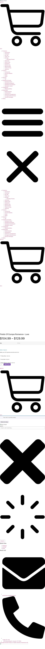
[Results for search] (22, 517)
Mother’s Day (7, 65)
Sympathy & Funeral (6, 80)
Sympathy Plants (8, 81)
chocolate (5, 359)
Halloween (7, 60)
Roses (6, 74)
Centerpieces (8, 93)
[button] (22, 144)
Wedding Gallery (8, 88)
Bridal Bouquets (8, 91)
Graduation (7, 63)
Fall (5, 79)
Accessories (7, 72)
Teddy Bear (5, 355)
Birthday (6, 58)
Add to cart (7, 364)
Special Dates (8, 66)
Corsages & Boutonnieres (10, 95)
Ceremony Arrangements (10, 94)
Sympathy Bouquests (9, 83)
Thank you (7, 56)
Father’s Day (7, 62)
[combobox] (22, 428)
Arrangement (5, 87)
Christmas (7, 53)
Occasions (4, 51)
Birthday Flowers (11, 59)
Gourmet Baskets (8, 73)
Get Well (6, 55)
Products (4, 70)
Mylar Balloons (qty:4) (8, 362)
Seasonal (4, 77)
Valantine (7, 69)
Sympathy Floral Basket (10, 84)
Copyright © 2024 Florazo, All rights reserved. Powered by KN (14, 642)
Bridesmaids (5, 90)
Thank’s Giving (8, 67)
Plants (6, 76)
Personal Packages (9, 97)
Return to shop (4, 422)
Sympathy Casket (9, 86)
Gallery (3, 98)
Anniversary (7, 52)
